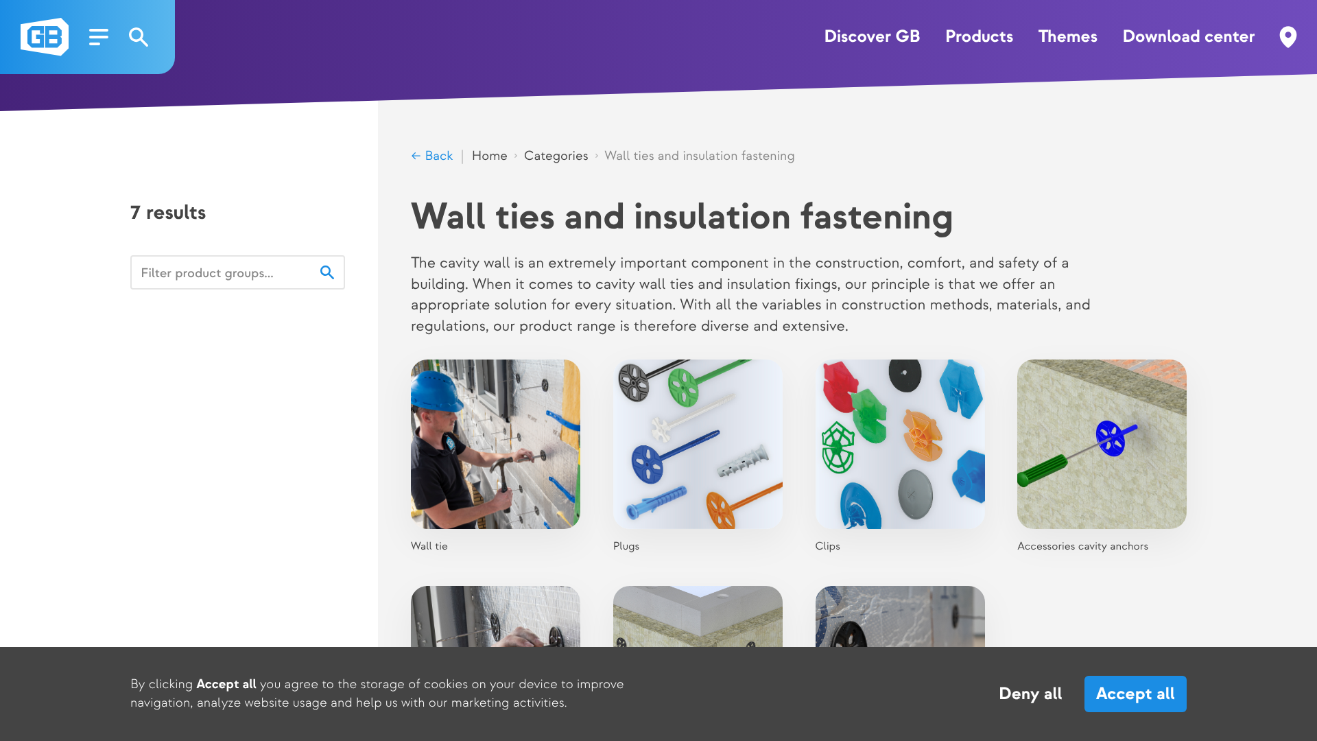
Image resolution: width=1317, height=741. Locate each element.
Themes (1068, 37)
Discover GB (872, 37)
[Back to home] (45, 37)
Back (437, 156)
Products (979, 37)
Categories (556, 156)
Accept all (1135, 694)
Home (490, 156)
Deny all (1031, 694)
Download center (1188, 37)
